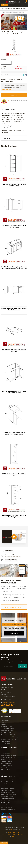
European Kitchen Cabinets (8, 782)
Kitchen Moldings (5, 759)
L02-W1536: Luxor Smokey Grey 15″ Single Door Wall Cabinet (14, 185)
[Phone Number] (23, 2)
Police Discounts (5, 743)
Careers (13, 836)
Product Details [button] (9, 109)
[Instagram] (7, 705)
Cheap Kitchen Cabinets (7, 779)
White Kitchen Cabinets (7, 784)
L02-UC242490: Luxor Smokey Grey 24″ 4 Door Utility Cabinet (14, 516)
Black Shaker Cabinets (6, 803)
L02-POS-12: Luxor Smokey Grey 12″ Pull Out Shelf (14, 350)
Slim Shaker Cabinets (6, 807)
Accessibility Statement (9, 834)
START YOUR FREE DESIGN (13, 607)
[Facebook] (2, 705)
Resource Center (5, 720)
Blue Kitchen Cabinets (6, 786)
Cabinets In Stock (5, 770)
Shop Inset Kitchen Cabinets (8, 809)
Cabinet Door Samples (7, 761)
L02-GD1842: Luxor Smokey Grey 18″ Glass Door (14, 474)
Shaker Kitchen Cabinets (7, 790)
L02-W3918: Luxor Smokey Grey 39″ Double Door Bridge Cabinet (14, 309)
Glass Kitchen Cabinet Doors (8, 755)
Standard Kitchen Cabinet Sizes (9, 735)
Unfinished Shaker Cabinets (8, 805)
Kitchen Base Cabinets (6, 753)
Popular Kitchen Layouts (7, 728)
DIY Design (11, 4)
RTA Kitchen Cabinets (6, 765)
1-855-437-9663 (7, 699)
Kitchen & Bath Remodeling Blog (9, 737)
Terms (9, 832)
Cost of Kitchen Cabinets (7, 732)
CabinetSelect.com (5, 11)
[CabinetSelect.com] (13, 2)
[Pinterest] (4, 705)
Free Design (4, 4)
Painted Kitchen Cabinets (7, 798)
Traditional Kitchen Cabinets (8, 792)
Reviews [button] (7, 138)
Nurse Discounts (5, 741)
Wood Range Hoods (6, 763)
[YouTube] (14, 705)
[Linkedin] (9, 705)
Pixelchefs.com (17, 829)
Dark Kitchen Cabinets (6, 800)
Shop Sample (14, 633)
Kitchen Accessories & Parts (8, 757)
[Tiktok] (12, 705)
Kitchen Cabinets (5, 772)
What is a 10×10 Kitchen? (7, 730)
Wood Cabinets (5, 768)
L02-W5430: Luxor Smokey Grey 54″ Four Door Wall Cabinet (14, 226)
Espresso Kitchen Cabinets (7, 788)
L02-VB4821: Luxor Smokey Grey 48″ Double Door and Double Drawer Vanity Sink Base (14, 267)
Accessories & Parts (20, 11)
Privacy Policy (16, 832)
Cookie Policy (20, 834)
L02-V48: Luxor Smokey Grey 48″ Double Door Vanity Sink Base (14, 391)
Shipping (3, 724)
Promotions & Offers (6, 726)
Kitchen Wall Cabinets (6, 751)
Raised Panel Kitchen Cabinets (8, 794)
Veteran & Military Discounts (8, 739)
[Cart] (26, 2)
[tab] (14, 109)
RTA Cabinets (12, 11)
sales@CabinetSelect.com (9, 702)
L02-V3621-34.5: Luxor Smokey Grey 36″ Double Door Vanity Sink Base (14, 433)
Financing (3, 722)
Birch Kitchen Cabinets (7, 796)
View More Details (6, 89)
